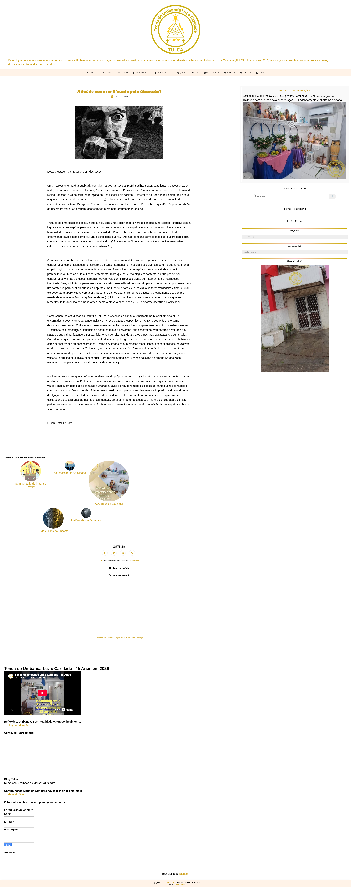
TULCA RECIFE (168, 882)
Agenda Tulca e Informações (294, 90)
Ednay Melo (179, 885)
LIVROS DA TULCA (164, 73)
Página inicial (120, 638)
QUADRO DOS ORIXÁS (189, 73)
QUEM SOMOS (107, 73)
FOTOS (261, 73)
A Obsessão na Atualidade (70, 472)
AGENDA (124, 73)
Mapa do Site (16, 794)
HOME (91, 73)
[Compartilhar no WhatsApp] (132, 553)
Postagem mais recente (104, 638)
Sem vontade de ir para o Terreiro (30, 485)
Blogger (184, 873)
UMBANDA (246, 73)
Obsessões (134, 560)
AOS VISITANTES (142, 73)
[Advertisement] (175, 754)
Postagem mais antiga (134, 638)
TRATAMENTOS (212, 73)
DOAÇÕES (230, 73)
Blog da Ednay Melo (20, 725)
